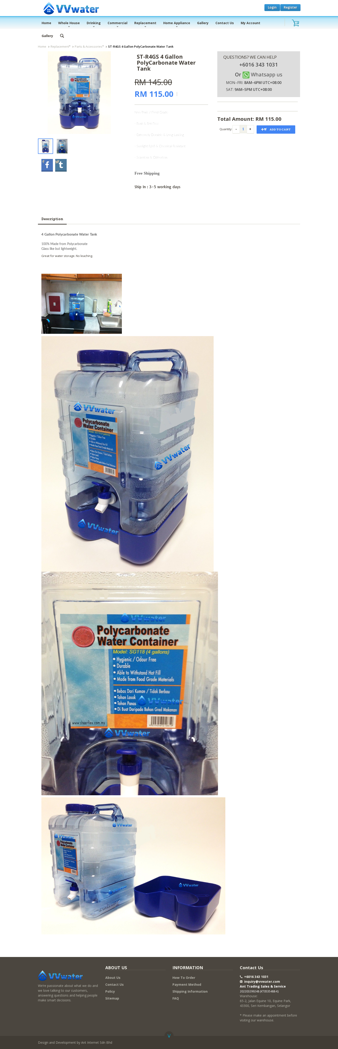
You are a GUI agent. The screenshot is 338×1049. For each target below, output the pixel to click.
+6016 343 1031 (255, 976)
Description (52, 219)
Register (290, 7)
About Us (112, 977)
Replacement (145, 23)
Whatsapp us (266, 74)
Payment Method (186, 984)
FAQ (175, 998)
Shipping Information (190, 991)
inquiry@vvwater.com (262, 981)
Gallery (203, 23)
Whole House (69, 23)
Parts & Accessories (88, 46)
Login (272, 7)
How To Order (183, 977)
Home (46, 23)
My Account (250, 23)
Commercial (117, 23)
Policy (110, 991)
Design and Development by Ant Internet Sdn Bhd (75, 1042)
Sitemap (112, 998)
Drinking (94, 23)
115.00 (273, 118)
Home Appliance (176, 23)
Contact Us (224, 23)
